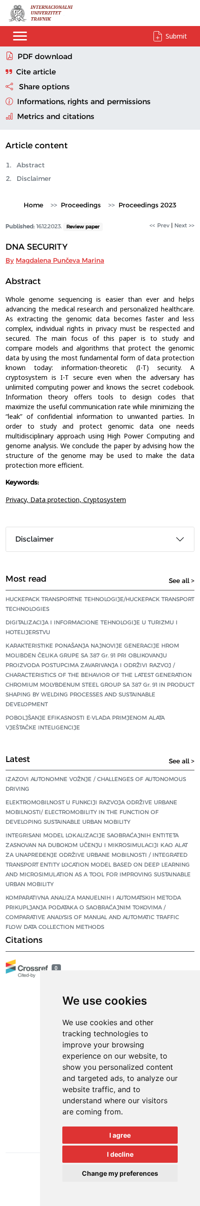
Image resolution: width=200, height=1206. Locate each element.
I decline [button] (120, 1154)
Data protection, (56, 499)
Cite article (36, 71)
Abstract (31, 165)
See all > (181, 580)
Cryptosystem (104, 499)
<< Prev (159, 225)
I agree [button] (120, 1135)
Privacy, (18, 499)
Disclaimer (34, 178)
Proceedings (81, 205)
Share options (43, 86)
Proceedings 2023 (147, 205)
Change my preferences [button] (120, 1173)
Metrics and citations (54, 116)
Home (33, 205)
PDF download (45, 56)
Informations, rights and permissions (83, 101)
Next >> (184, 225)
